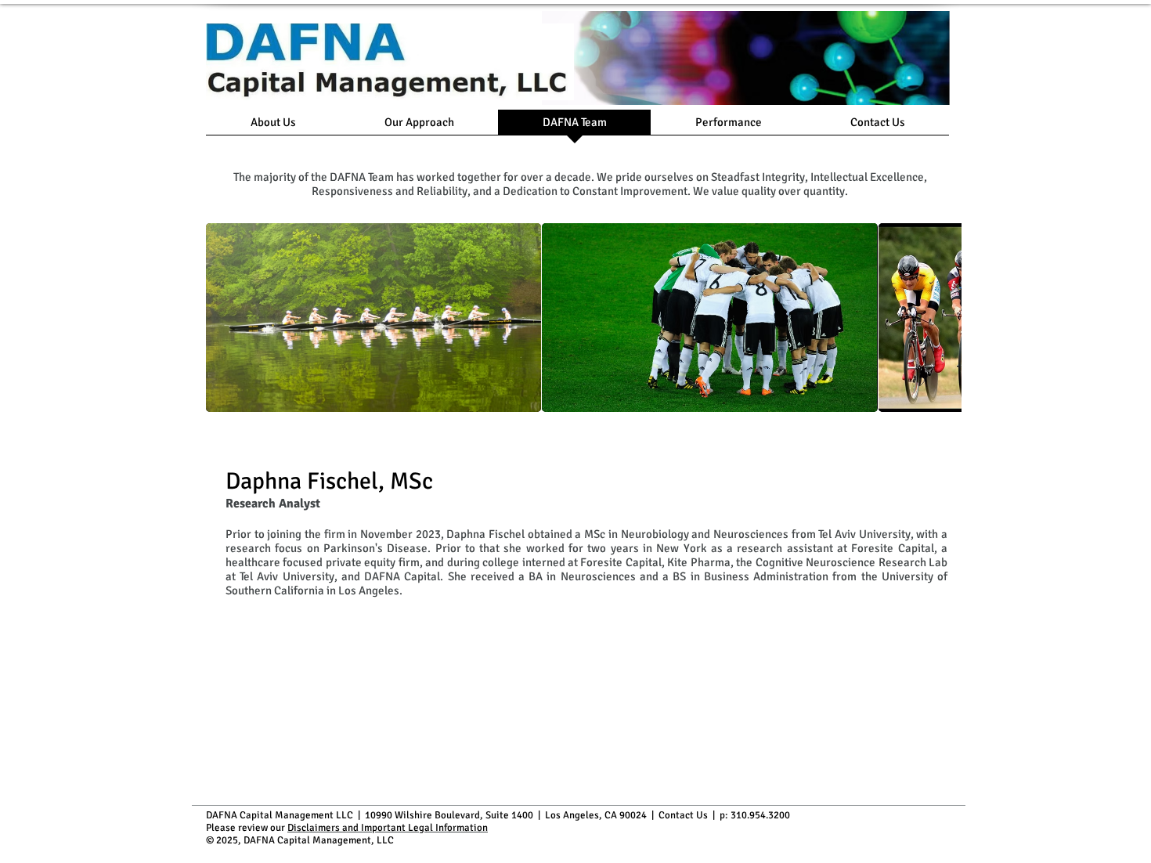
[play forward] (942, 317)
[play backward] (225, 317)
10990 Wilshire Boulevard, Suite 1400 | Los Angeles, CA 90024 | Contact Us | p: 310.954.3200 (577, 815)
